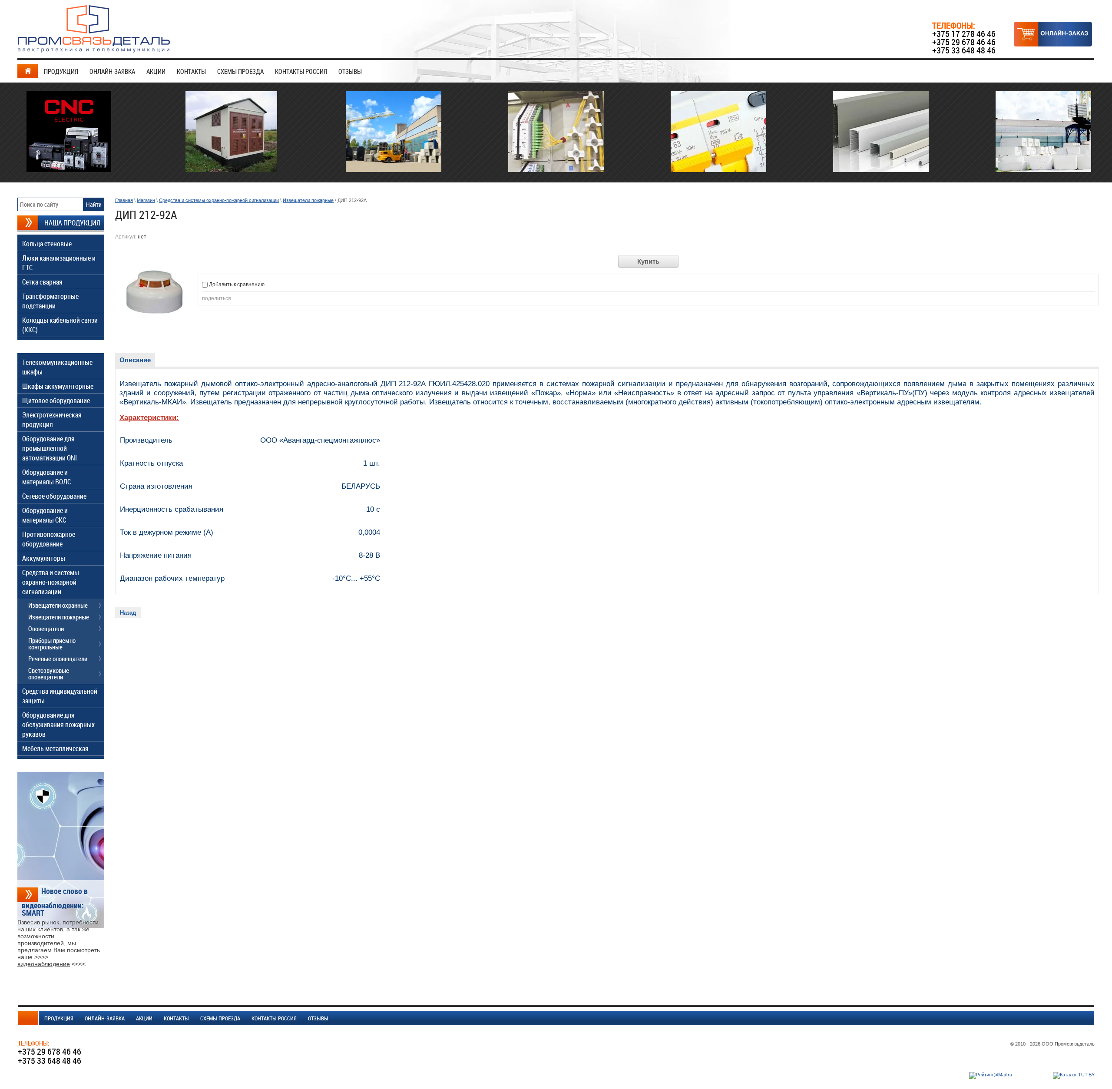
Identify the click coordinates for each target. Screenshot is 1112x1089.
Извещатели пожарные (308, 200)
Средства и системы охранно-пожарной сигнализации (219, 200)
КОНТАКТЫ (191, 71)
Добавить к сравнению (236, 284)
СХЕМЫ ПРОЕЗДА (240, 71)
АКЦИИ (155, 71)
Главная (124, 200)
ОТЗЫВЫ (350, 71)
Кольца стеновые (47, 243)
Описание (135, 360)
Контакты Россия (301, 71)
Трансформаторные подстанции (50, 301)
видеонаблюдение (43, 963)
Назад (128, 612)
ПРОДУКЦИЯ (61, 71)
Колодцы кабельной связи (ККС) (60, 324)
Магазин (146, 200)
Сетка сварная (42, 282)
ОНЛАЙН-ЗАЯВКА (112, 71)
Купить (648, 261)
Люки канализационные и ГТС (59, 262)
